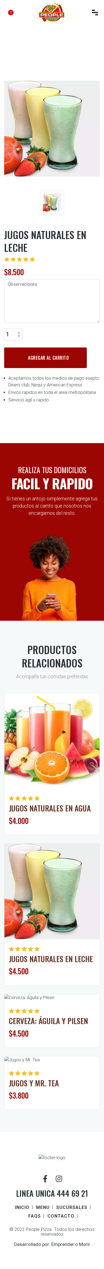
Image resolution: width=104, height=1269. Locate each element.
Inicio (22, 1207)
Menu (43, 1207)
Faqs (34, 1216)
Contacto (60, 1216)
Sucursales (71, 1207)
